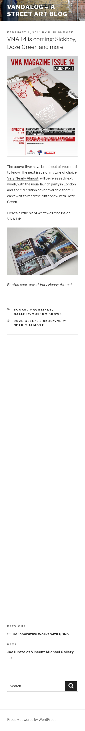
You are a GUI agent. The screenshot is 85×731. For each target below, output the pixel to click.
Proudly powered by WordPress (31, 720)
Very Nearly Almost (22, 178)
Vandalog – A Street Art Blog (37, 11)
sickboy (47, 321)
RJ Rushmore (60, 32)
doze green (25, 321)
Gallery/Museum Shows (38, 314)
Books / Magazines (33, 309)
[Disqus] (42, 401)
